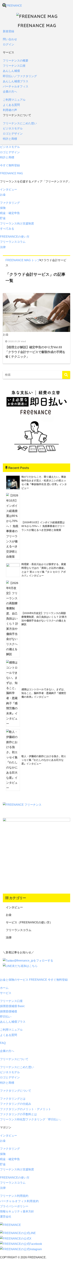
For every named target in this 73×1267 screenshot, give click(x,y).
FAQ (3, 1042)
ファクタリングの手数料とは (18, 1114)
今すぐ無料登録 (10, 165)
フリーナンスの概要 (15, 60)
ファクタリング (10, 202)
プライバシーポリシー (14, 1206)
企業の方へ (10, 91)
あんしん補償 (11, 70)
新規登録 (8, 31)
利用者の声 (10, 110)
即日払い (5, 1016)
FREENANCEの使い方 (14, 236)
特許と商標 (10, 138)
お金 (3, 194)
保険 (3, 207)
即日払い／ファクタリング (20, 76)
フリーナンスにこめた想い (20, 123)
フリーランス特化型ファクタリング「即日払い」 (31, 1119)
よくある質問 (11, 104)
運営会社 (5, 1216)
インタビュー (8, 189)
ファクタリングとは (13, 1098)
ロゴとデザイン (13, 133)
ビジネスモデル (13, 128)
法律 (3, 247)
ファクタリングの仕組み (15, 1103)
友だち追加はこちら (25, 965)
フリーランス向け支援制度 (17, 223)
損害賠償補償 (8, 1011)
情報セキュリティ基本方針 (17, 1211)
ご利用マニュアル (14, 99)
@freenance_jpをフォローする (33, 960)
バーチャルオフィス (15, 86)
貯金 (3, 218)
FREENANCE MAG (37, 25)
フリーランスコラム (13, 241)
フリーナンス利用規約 (14, 1195)
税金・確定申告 (10, 213)
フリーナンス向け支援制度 (17, 1169)
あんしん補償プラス (15, 81)
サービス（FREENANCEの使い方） (29, 922)
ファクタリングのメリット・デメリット (25, 1109)
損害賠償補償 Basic (12, 1006)
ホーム (4, 987)
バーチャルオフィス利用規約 (19, 1201)
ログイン (8, 44)
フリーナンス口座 (14, 65)
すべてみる (7, 228)
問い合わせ (10, 39)
